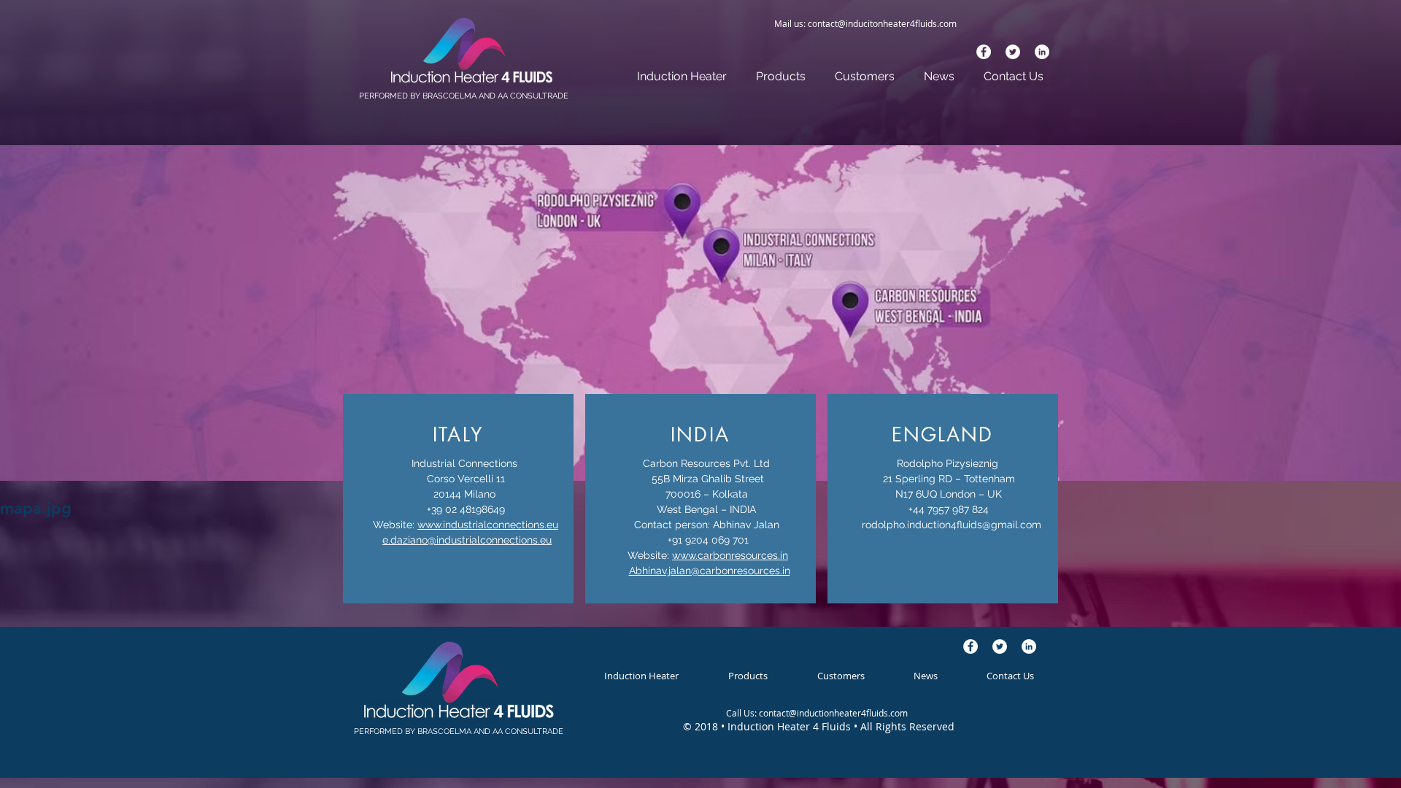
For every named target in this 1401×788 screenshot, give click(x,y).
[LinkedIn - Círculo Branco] (1042, 52)
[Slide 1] (700, 108)
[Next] (1319, 72)
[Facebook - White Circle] (983, 52)
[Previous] (82, 72)
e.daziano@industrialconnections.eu (467, 540)
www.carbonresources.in (730, 555)
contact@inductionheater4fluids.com (833, 713)
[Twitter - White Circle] (1013, 52)
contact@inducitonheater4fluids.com (882, 23)
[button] (780, 76)
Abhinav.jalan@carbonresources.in (709, 570)
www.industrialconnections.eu (487, 524)
